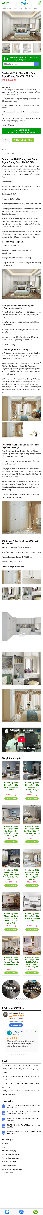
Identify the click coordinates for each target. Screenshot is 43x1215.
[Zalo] (21, 1212)
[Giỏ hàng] (39, 2)
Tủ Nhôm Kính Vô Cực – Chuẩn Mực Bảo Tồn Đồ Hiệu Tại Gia (24, 1132)
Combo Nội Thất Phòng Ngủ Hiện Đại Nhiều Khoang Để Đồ (11, 786)
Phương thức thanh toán (11, 1154)
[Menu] (6, 2)
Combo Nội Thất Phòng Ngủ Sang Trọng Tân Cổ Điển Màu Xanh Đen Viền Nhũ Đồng (11, 874)
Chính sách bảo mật (9, 1162)
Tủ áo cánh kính (7, 1173)
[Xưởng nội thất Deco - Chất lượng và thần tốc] (25, 3)
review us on (15, 1025)
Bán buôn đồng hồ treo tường (12, 1169)
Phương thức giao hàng (10, 1158)
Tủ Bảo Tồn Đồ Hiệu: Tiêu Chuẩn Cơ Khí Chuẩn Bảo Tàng (23, 1119)
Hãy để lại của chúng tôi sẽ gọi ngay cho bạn (23, 59)
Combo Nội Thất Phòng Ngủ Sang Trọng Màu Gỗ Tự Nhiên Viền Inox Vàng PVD (11, 918)
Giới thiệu (5, 1143)
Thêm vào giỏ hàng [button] (11, 798)
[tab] (21, 150)
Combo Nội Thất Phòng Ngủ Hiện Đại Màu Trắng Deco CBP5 (32, 917)
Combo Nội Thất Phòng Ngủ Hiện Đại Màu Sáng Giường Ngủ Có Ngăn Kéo (32, 874)
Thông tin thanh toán (10, 154)
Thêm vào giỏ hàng (23, 140)
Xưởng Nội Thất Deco (16, 562)
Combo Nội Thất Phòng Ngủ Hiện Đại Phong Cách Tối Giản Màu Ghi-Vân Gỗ (32, 831)
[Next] (38, 26)
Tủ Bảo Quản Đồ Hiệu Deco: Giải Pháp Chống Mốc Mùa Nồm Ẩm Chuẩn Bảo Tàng (24, 1113)
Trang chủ (6, 8)
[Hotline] (35, 1212)
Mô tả (4, 149)
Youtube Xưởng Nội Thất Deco (13, 567)
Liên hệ (4, 1147)
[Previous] (5, 26)
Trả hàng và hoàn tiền (9, 1166)
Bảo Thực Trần (18, 1032)
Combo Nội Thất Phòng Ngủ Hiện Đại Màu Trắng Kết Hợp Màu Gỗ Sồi (11, 960)
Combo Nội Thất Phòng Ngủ (25, 8)
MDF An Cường (21, 349)
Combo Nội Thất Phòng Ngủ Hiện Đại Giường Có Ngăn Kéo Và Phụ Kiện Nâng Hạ (11, 831)
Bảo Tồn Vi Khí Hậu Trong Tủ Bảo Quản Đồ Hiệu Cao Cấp (23, 1126)
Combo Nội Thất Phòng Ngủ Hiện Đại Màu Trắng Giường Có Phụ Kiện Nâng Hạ (32, 962)
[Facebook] (7, 1212)
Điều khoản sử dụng (9, 1151)
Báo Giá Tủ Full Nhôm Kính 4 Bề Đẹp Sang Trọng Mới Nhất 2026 (23, 1106)
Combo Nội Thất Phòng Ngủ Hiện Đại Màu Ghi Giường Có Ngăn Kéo (32, 787)
